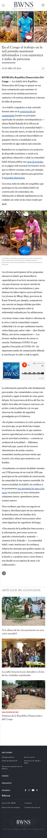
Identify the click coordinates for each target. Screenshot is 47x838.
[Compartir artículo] (43, 68)
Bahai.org (6, 795)
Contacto (28, 803)
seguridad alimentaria (14, 177)
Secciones (7, 752)
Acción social (29, 757)
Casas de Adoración (10, 761)
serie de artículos (35, 161)
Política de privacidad (11, 807)
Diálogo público (8, 757)
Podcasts (7, 783)
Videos (5, 776)
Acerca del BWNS (9, 803)
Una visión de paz (10, 712)
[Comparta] (4, 573)
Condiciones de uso (32, 807)
